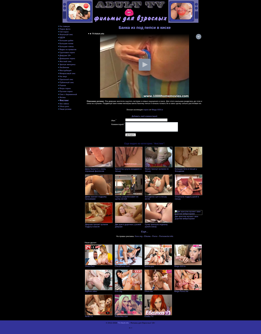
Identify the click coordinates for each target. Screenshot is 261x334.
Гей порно (64, 32)
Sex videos (64, 104)
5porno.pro (149, 266)
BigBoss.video (91, 291)
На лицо (63, 76)
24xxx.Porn (90, 266)
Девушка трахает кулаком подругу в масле (96, 225)
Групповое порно (67, 52)
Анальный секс (66, 34)
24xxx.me (149, 291)
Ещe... (144, 231)
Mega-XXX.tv (157, 110)
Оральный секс (66, 79)
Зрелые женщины (67, 64)
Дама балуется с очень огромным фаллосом (95, 170)
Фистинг (64, 100)
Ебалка (147, 236)
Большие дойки (66, 40)
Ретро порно (65, 88)
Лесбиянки (64, 67)
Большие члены (67, 46)
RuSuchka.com (121, 316)
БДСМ (62, 37)
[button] (198, 36)
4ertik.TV (89, 316)
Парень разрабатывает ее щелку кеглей (126, 198)
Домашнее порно (67, 58)
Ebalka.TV (149, 316)
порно (146, 110)
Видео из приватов (68, 49)
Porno (154, 236)
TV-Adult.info (123, 323)
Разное (63, 85)
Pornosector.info (166, 236)
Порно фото (65, 29)
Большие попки (66, 43)
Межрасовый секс (67, 73)
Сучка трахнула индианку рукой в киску (156, 225)
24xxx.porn (64, 106)
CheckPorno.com (122, 266)
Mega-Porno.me (181, 291)
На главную (65, 26)
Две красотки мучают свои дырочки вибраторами (186, 217)
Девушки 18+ (65, 55)
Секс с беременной (68, 94)
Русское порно (66, 91)
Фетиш (63, 97)
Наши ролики (65, 109)
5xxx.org (138, 236)
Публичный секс (67, 82)
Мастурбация (66, 70)
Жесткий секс (66, 61)
